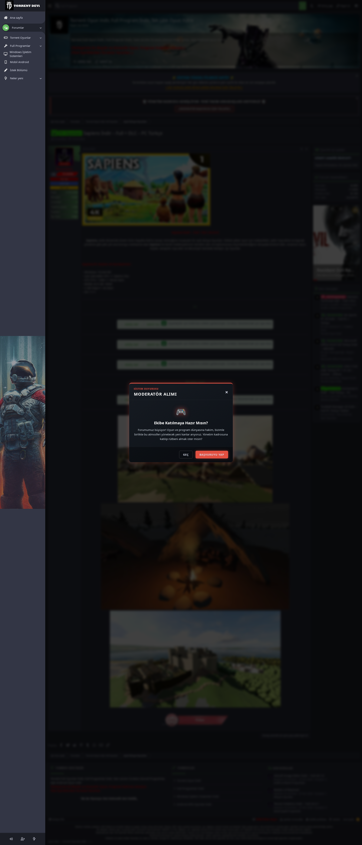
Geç (186, 454)
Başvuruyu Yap (211, 454)
